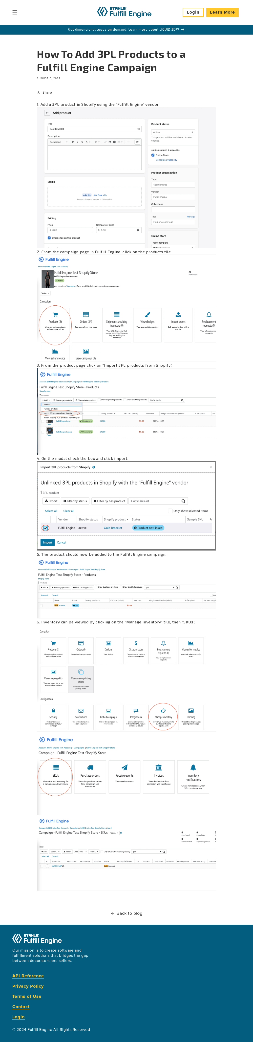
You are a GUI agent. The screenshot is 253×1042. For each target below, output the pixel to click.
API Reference (28, 975)
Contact (21, 1006)
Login (193, 12)
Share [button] (47, 92)
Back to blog (129, 913)
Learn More (222, 12)
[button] (14, 12)
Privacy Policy (28, 986)
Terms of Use (27, 996)
